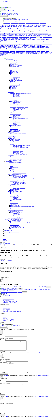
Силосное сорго (16, 77)
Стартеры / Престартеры (15, 160)
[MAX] (9, 7)
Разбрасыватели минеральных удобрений (25, 178)
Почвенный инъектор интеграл (20, 176)
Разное (14, 110)
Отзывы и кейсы (6, 1)
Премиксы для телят (17, 152)
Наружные (15, 116)
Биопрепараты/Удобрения (13, 60)
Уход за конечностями (15, 130)
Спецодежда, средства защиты (17, 126)
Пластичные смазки (14, 225)
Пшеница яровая (14, 72)
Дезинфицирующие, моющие (16, 105)
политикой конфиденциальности (42, 352)
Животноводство (9, 90)
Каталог (6, 58)
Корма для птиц (11, 137)
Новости (4, 2)
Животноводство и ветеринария (11, 232)
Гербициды (12, 81)
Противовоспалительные (15, 114)
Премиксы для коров (17, 146)
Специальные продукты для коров (20, 147)
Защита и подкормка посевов (14, 174)
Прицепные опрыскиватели (19, 182)
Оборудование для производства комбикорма (20, 216)
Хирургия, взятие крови (18, 111)
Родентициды (13, 87)
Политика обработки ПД (8, 320)
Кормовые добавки (12, 138)
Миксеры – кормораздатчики (16, 212)
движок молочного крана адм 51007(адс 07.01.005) (35, 286)
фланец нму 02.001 (14, 288)
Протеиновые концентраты (16, 159)
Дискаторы (12, 163)
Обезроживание (13, 112)
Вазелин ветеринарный (17, 292)
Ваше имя (2, 337)
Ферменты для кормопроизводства (18, 133)
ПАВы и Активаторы (15, 85)
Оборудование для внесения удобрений (19, 175)
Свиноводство (11, 155)
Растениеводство (9, 59)
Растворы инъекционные (15, 125)
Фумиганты (13, 88)
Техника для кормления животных (15, 210)
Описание (2, 260)
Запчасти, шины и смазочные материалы (14, 219)
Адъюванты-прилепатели (16, 80)
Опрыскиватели (13, 181)
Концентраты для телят (18, 151)
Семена (9, 67)
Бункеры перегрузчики (15, 208)
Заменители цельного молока (19, 149)
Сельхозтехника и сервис (10, 233)
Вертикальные (16, 213)
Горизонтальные (16, 214)
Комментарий (3, 372)
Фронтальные (13, 204)
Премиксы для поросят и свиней (17, 158)
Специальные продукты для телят (20, 154)
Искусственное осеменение (19, 108)
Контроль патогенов (14, 140)
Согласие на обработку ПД (8, 319)
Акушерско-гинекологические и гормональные (20, 93)
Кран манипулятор (14, 205)
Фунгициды (13, 89)
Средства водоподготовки (16, 65)
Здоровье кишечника (15, 139)
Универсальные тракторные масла (17, 227)
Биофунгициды (13, 62)
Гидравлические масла (15, 221)
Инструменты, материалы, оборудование (19, 107)
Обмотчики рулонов (14, 200)
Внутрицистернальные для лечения (21, 119)
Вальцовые (15, 197)
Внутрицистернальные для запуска (20, 118)
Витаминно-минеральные (16, 101)
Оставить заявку (4, 15)
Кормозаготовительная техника (15, 191)
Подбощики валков (14, 189)
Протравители (13, 86)
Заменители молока (14, 156)
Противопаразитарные (15, 121)
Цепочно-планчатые (17, 199)
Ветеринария (11, 92)
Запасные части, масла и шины (11, 235)
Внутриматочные (17, 94)
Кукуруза (12, 68)
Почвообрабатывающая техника (15, 162)
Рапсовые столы (14, 190)
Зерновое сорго (16, 75)
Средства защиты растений (14, 79)
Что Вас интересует (4, 393)
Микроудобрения (14, 64)
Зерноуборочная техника (13, 184)
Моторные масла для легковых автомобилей (20, 223)
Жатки (11, 185)
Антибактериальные (14, 97)
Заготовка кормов (12, 136)
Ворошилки (13, 193)
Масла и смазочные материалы (14, 220)
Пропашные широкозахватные (19, 173)
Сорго (11, 74)
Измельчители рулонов (15, 211)
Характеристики (8, 260)
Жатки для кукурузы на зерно (19, 186)
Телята (11, 148)
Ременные (15, 198)
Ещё (31, 31)
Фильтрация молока (14, 131)
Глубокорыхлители (14, 164)
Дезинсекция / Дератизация (16, 104)
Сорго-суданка (13, 78)
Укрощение (12, 127)
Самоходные (15, 215)
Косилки (12, 192)
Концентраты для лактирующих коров (21, 145)
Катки (11, 166)
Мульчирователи (14, 167)
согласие (6, 352)
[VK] (1, 7)
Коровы (12, 144)
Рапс (11, 73)
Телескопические (14, 203)
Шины (9, 228)
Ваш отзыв (2, 350)
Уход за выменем (14, 129)
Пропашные (15, 171)
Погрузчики (10, 201)
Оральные (15, 100)
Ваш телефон (3, 338)
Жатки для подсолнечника (19, 188)
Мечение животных (17, 109)
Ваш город (2, 339)
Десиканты (12, 82)
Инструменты (16, 95)
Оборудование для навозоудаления (15, 218)
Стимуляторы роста (14, 66)
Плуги (11, 168)
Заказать (48, 286)
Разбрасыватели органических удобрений (25, 179)
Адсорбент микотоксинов (16, 141)
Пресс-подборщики (14, 196)
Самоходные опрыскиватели (19, 183)
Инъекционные (16, 96)
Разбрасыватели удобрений (19, 177)
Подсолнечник (13, 71)
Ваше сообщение (3, 413)
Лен (11, 70)
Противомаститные (14, 117)
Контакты (5, 3)
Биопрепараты (11, 132)
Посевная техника (12, 169)
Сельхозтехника (8, 161)
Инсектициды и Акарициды (16, 83)
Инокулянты (13, 63)
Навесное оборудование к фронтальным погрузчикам (22, 206)
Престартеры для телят (18, 153)
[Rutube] (5, 7)
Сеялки (12, 170)
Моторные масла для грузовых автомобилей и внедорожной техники (25, 222)
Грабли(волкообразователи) (16, 195)
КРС (9, 142)
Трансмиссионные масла (15, 226)
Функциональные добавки (16, 134)
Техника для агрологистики (14, 207)
